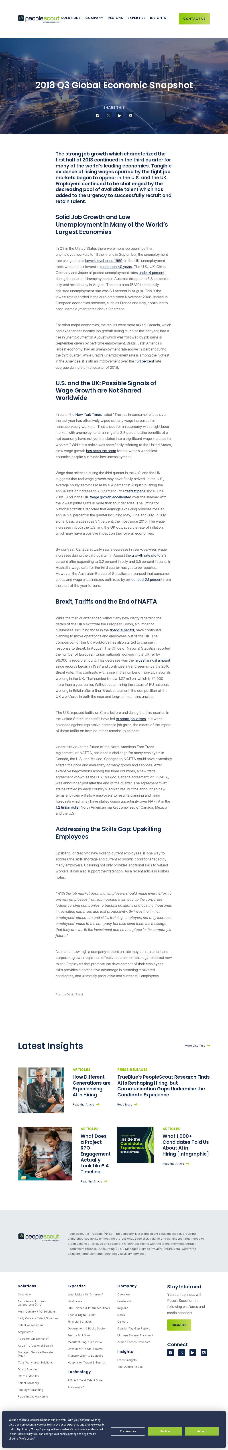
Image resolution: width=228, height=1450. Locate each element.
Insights (158, 18)
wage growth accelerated (110, 497)
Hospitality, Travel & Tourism (87, 1362)
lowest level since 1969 (103, 260)
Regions (115, 18)
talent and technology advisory (110, 1253)
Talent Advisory (28, 1383)
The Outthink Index (130, 1366)
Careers (122, 1321)
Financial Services (80, 1321)
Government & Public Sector (87, 1328)
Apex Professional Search (35, 1345)
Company (94, 18)
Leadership (124, 1301)
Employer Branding (30, 1390)
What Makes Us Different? (85, 1294)
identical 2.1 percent (146, 579)
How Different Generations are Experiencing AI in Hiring (92, 1086)
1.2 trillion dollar (68, 807)
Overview (24, 1294)
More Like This (195, 1045)
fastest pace (135, 491)
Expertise (136, 18)
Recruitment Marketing (33, 1396)
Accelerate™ (76, 1387)
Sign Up (179, 1325)
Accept (202, 1431)
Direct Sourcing (28, 1369)
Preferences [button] (27, 1438)
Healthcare (75, 1301)
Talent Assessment (31, 1325)
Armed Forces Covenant (133, 1342)
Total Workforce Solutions (35, 1362)
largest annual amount (152, 660)
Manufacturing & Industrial (85, 1342)
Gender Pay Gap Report (133, 1328)
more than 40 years (116, 266)
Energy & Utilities (79, 1335)
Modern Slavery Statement (135, 1335)
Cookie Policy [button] (24, 1434)
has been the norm (101, 451)
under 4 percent (151, 272)
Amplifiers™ (25, 1332)
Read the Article (83, 1104)
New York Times (88, 414)
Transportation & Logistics (85, 1355)
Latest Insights (127, 1360)
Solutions (71, 18)
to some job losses (131, 719)
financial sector (122, 630)
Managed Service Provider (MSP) (148, 1249)
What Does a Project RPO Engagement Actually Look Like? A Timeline (96, 1154)
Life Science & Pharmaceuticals (89, 1308)
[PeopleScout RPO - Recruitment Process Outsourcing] (39, 19)
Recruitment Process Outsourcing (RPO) (95, 1249)
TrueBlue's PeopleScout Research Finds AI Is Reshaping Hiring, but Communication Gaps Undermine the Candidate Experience (163, 1086)
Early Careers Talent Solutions (38, 1318)
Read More (124, 1104)
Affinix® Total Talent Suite (85, 1380)
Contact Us (194, 18)
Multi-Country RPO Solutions (37, 1311)
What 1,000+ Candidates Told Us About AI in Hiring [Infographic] (186, 1145)
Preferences (128, 1431)
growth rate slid (144, 555)
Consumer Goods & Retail (85, 1349)
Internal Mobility (28, 1376)
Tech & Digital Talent (82, 1315)
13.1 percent (144, 361)
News (121, 1315)
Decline (165, 1431)
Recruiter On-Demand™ (33, 1338)
